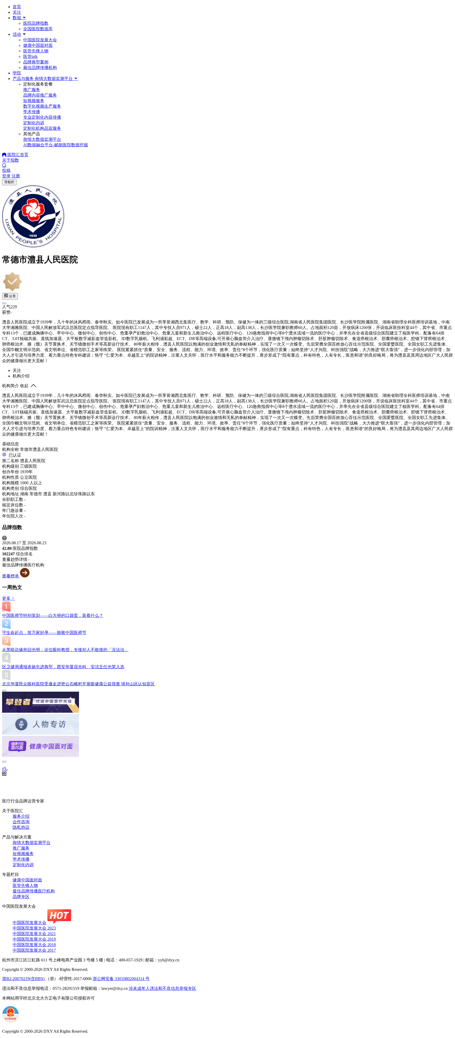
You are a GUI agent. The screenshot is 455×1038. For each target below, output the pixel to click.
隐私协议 (21, 827)
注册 (16, 176)
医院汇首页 (17, 154)
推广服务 (21, 848)
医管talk (30, 56)
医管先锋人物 (35, 51)
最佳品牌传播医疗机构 (34, 891)
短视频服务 (23, 853)
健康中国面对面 (38, 45)
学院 (17, 73)
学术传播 (21, 859)
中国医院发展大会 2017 (34, 950)
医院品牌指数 (35, 23)
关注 (17, 12)
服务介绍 (21, 816)
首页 (17, 6)
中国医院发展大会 (40, 40)
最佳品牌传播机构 (40, 67)
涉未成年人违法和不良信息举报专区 (162, 988)
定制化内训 (23, 864)
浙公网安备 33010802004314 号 (121, 978)
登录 (6, 176)
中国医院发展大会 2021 (34, 933)
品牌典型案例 (35, 62)
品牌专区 (21, 896)
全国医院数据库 (38, 29)
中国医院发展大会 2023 (34, 928)
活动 (17, 34)
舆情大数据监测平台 (32, 842)
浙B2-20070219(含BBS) (24, 978)
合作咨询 (21, 822)
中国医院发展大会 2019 (34, 939)
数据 (17, 18)
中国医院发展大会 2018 (34, 944)
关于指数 (10, 160)
